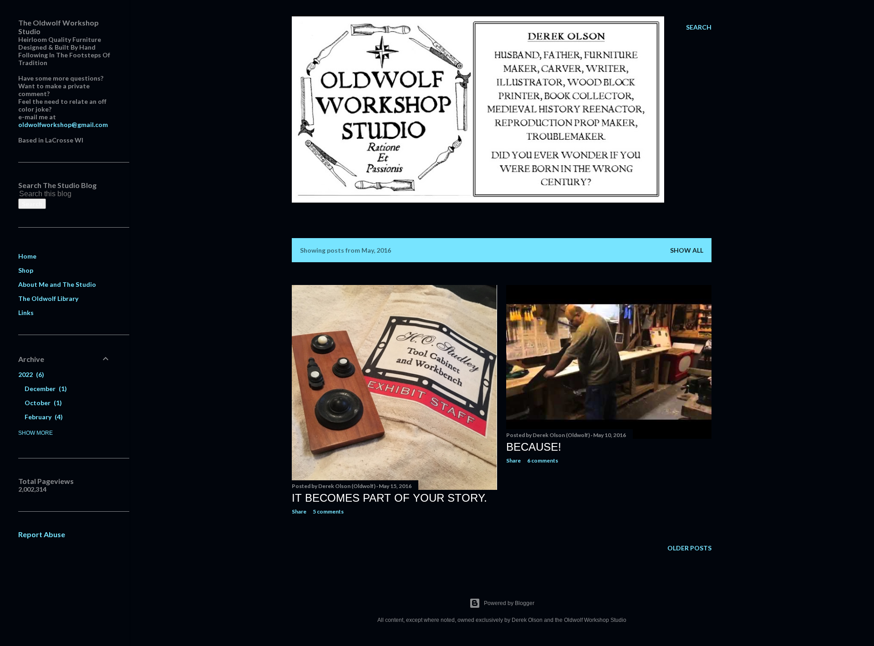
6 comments (542, 460)
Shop (25, 270)
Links (26, 312)
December (45, 388)
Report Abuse (41, 534)
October (42, 403)
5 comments (328, 511)
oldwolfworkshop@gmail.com (63, 124)
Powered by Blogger (509, 603)
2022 (30, 374)
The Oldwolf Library (48, 298)
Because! (533, 447)
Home (27, 256)
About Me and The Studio (57, 284)
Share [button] (299, 511)
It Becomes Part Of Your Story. (389, 498)
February (43, 417)
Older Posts (689, 548)
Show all (686, 250)
